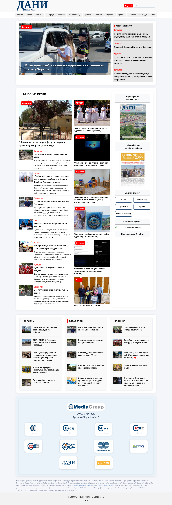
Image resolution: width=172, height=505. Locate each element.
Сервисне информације (137, 15)
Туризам (61, 15)
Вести (29, 15)
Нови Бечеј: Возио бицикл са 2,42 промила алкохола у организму (136, 355)
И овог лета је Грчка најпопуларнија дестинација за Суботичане (46, 370)
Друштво (39, 15)
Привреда (50, 15)
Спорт (153, 15)
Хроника (87, 15)
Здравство (110, 15)
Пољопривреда (75, 15)
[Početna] (32, 6)
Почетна (20, 15)
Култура (121, 15)
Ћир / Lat (128, 6)
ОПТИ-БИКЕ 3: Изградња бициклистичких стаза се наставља (44, 342)
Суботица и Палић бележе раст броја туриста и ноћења (45, 329)
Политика (98, 15)
